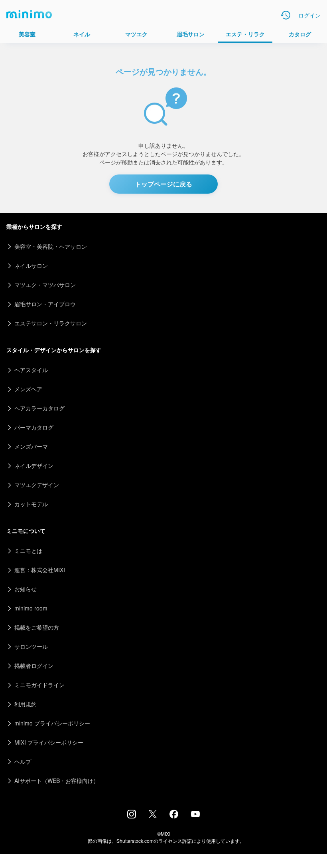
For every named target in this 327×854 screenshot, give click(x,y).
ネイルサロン (31, 265)
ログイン (309, 15)
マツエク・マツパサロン (45, 285)
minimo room (30, 608)
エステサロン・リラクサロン (50, 323)
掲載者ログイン (33, 666)
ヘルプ (22, 761)
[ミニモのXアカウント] (153, 816)
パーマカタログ (33, 427)
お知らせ (25, 589)
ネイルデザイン (33, 466)
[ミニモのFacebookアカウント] (173, 816)
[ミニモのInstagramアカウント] (131, 816)
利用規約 (25, 704)
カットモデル (31, 504)
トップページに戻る (163, 183)
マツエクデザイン (36, 485)
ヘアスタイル (31, 370)
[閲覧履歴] (285, 15)
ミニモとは (28, 551)
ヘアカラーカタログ (39, 408)
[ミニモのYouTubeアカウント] (195, 815)
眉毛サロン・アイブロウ (45, 304)
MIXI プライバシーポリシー (48, 742)
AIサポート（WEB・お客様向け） (56, 781)
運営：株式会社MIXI (39, 570)
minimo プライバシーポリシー (52, 723)
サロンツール (31, 646)
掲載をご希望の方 (36, 627)
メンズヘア (28, 389)
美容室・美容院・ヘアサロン (50, 246)
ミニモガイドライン (39, 685)
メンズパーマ (31, 446)
